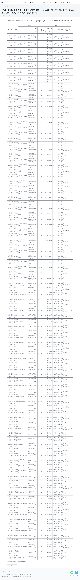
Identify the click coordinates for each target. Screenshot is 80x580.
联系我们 (3, 571)
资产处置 (12, 6)
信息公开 (8, 6)
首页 (4, 6)
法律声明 (9, 571)
